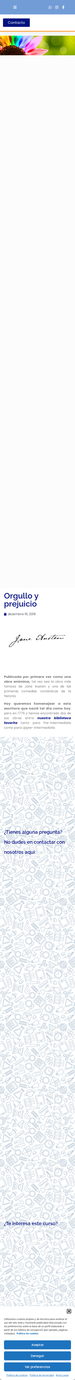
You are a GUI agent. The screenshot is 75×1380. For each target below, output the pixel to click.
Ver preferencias (37, 1367)
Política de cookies (17, 1375)
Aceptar (37, 1345)
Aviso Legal (62, 1375)
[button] (69, 1311)
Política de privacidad (42, 1375)
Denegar (37, 1356)
